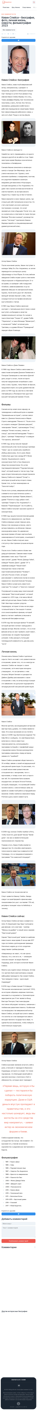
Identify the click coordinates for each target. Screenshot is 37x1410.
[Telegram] (18, 1385)
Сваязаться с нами (18, 1379)
